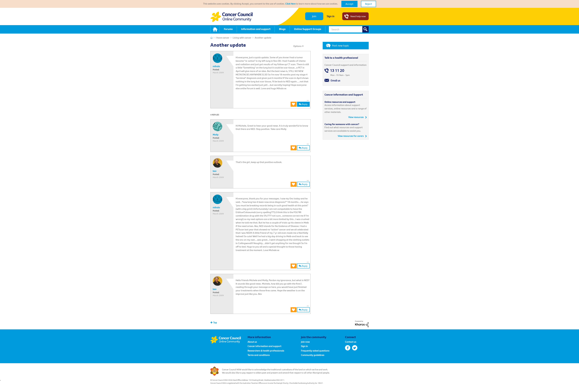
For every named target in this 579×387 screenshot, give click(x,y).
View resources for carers (351, 135)
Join (314, 16)
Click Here (290, 3)
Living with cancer (242, 37)
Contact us (350, 341)
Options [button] (297, 46)
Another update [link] (263, 37)
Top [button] (215, 322)
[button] (349, 4)
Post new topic (340, 45)
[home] (215, 29)
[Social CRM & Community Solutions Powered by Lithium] (362, 323)
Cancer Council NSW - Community (231, 16)
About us (252, 341)
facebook (347, 347)
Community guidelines (312, 354)
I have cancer (222, 37)
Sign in (330, 16)
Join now (305, 341)
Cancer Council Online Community (229, 340)
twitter (354, 347)
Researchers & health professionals (266, 350)
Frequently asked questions (315, 350)
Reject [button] (368, 4)
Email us (335, 80)
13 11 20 (337, 70)
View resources (356, 117)
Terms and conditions (259, 354)
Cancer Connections (211, 38)
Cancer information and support (264, 346)
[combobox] (349, 29)
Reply (305, 104)
